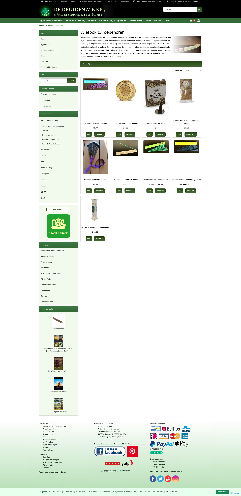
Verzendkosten (46, 262)
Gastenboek (45, 290)
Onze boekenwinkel (48, 285)
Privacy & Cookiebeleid (168, 492)
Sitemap (44, 296)
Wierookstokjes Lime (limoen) (156, 180)
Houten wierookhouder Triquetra (125, 123)
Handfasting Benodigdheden (53, 126)
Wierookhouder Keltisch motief (125, 180)
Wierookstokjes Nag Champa (95, 123)
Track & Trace (48, 450)
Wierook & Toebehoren (51, 144)
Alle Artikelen (48, 442)
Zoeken (71, 81)
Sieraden (44, 149)
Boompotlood (58, 328)
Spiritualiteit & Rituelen (49, 120)
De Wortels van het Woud (58, 371)
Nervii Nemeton (159, 464)
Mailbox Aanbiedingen (49, 50)
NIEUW (43, 192)
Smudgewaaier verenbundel (95, 180)
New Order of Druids (161, 462)
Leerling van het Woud (58, 412)
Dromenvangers (48, 135)
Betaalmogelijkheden (158, 424)
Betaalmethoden (47, 256)
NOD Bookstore (159, 467)
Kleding (43, 155)
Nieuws (43, 56)
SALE (43, 198)
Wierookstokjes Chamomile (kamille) (186, 180)
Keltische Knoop (49, 94)
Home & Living (46, 168)
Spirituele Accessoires (50, 139)
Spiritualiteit (50, 26)
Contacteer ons (47, 302)
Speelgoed (45, 174)
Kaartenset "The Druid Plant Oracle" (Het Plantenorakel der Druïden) (58, 349)
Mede (43, 186)
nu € (156, 184)
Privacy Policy (46, 279)
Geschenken (46, 180)
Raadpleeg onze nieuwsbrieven (52, 472)
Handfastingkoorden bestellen (52, 251)
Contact (46, 468)
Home (41, 26)
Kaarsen (45, 131)
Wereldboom (47, 106)
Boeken (44, 161)
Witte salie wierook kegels (156, 123)
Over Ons (44, 61)
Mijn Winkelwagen (50, 445)
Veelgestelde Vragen (49, 67)
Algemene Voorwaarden (50, 273)
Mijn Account (46, 45)
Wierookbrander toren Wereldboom (95, 227)
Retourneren (46, 268)
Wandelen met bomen (58, 391)
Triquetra (46, 100)
